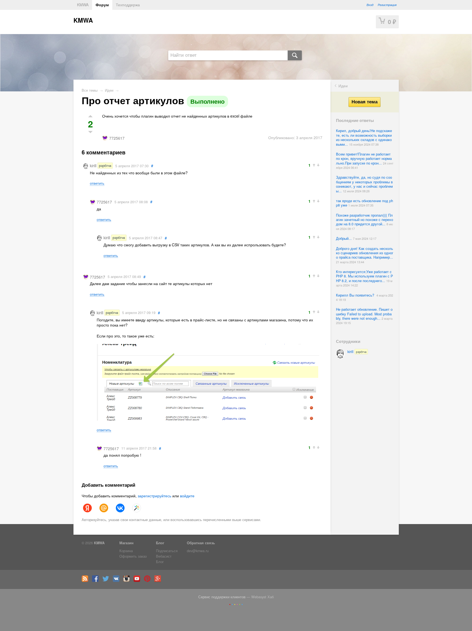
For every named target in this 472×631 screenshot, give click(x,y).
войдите (187, 495)
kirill (357, 351)
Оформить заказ (133, 556)
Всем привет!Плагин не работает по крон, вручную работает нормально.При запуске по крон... (364, 159)
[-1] (318, 165)
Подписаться (167, 550)
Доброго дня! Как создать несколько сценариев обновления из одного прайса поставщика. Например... (364, 253)
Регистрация (387, 4)
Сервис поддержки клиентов (222, 596)
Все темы (90, 90)
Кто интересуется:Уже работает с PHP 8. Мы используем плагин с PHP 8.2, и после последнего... (364, 276)
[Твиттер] (107, 580)
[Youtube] (138, 580)
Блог (160, 542)
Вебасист (164, 556)
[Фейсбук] (96, 580)
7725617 (117, 138)
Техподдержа (128, 4)
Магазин (126, 542)
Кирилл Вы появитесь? (356, 295)
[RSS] (86, 580)
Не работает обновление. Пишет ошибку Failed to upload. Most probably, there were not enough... (364, 314)
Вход (370, 4)
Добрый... (344, 238)
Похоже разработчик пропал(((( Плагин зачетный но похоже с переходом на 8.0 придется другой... (364, 220)
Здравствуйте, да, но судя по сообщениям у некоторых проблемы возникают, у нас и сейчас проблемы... (364, 184)
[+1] (314, 165)
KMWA (82, 4)
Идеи (343, 85)
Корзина (126, 550)
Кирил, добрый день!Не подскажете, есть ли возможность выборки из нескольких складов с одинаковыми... (364, 137)
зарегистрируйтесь (154, 495)
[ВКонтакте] (117, 580)
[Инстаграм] (127, 580)
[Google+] (159, 580)
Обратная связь (201, 542)
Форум (102, 4)
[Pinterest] (148, 580)
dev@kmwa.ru (198, 550)
